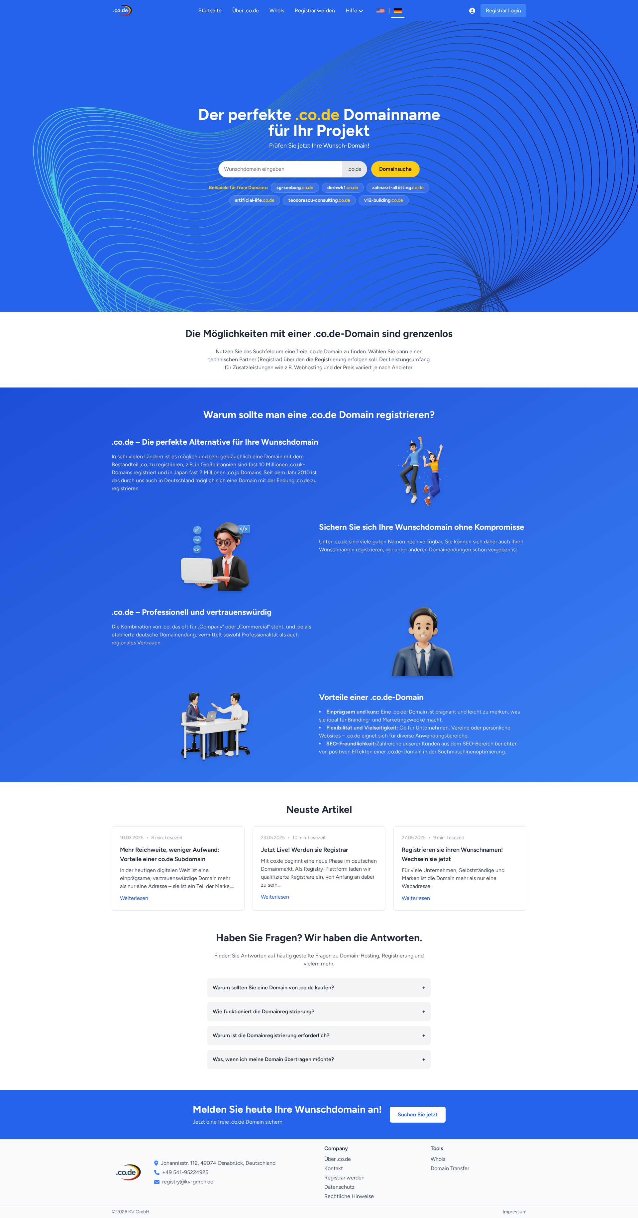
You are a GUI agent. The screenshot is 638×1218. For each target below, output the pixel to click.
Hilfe (351, 10)
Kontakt (333, 1168)
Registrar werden (315, 10)
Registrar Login (503, 10)
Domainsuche (395, 169)
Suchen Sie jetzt (418, 1114)
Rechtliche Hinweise (349, 1196)
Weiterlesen (134, 898)
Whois (438, 1159)
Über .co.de (245, 10)
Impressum (514, 1212)
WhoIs (276, 10)
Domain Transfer (450, 1168)
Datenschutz (339, 1187)
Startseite (210, 10)
